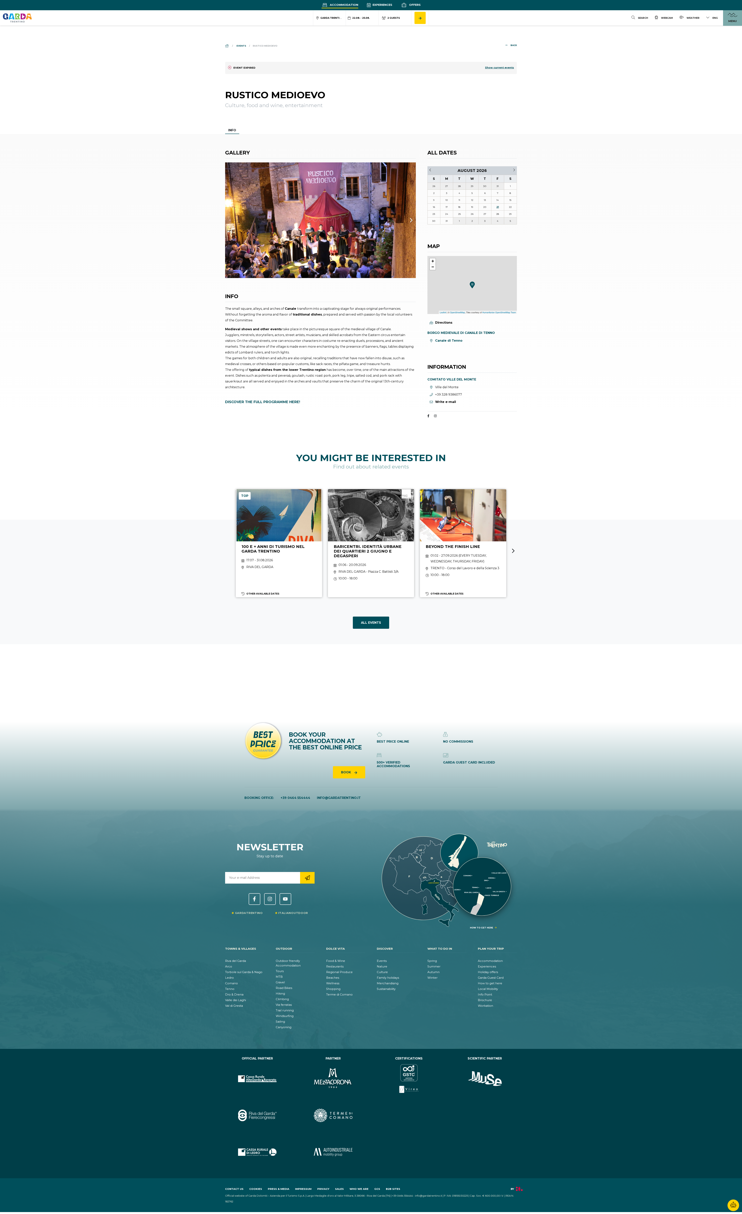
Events (382, 961)
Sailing (280, 1021)
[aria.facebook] (428, 416)
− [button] (432, 266)
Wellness (332, 983)
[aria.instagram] (435, 416)
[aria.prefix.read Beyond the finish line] (463, 543)
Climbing (282, 999)
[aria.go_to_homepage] (17, 17)
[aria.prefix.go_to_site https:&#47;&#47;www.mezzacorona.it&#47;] (333, 1078)
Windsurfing (285, 1016)
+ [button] (432, 261)
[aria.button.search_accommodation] (420, 18)
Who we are (359, 1188)
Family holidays (388, 977)
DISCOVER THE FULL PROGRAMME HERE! (262, 402)
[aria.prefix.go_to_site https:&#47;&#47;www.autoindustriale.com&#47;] (333, 1152)
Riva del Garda (235, 961)
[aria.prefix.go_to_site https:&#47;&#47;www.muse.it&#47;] (485, 1078)
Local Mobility (488, 989)
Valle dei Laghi (235, 1000)
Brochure (485, 1000)
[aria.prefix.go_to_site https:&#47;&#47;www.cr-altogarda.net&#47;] (257, 1078)
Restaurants (335, 966)
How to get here (490, 983)
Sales (339, 1188)
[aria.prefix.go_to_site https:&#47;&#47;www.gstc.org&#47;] (409, 1078)
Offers (414, 5)
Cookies (255, 1188)
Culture (382, 972)
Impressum (303, 1188)
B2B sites (393, 1188)
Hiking (280, 993)
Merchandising (387, 983)
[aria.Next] (406, 220)
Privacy (323, 1188)
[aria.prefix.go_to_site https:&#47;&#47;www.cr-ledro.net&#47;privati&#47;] (257, 1152)
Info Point (485, 994)
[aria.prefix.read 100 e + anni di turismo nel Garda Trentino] (279, 543)
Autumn (433, 972)
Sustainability (386, 989)
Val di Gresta (234, 1006)
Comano (231, 983)
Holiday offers (488, 972)
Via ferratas (284, 1005)
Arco (228, 966)
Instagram (270, 899)
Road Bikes (284, 988)
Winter (432, 977)
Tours (280, 971)
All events (371, 622)
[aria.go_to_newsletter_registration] (307, 878)
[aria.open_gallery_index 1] (320, 220)
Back (514, 45)
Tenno (229, 989)
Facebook (254, 899)
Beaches (332, 977)
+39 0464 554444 (295, 798)
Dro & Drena (234, 994)
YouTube (285, 899)
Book (346, 772)
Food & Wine (335, 961)
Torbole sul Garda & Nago (243, 972)
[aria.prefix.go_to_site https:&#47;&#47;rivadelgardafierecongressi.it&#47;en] (257, 1115)
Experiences (382, 5)
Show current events (499, 67)
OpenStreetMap (457, 312)
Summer (433, 966)
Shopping (333, 989)
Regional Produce (339, 972)
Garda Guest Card (491, 977)
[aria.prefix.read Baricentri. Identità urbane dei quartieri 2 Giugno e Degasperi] (371, 543)
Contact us (234, 1188)
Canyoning (283, 1027)
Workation (485, 1006)
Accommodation (343, 5)
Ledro (229, 977)
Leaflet (443, 312)
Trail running (285, 1010)
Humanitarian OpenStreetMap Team (499, 312)
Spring (432, 961)
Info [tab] (232, 130)
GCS (377, 1188)
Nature (382, 966)
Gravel (280, 982)
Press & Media (278, 1188)
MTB (279, 977)
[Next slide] (513, 551)
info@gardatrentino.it (339, 798)
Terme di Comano (339, 994)
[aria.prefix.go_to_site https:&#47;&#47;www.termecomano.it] (333, 1115)
